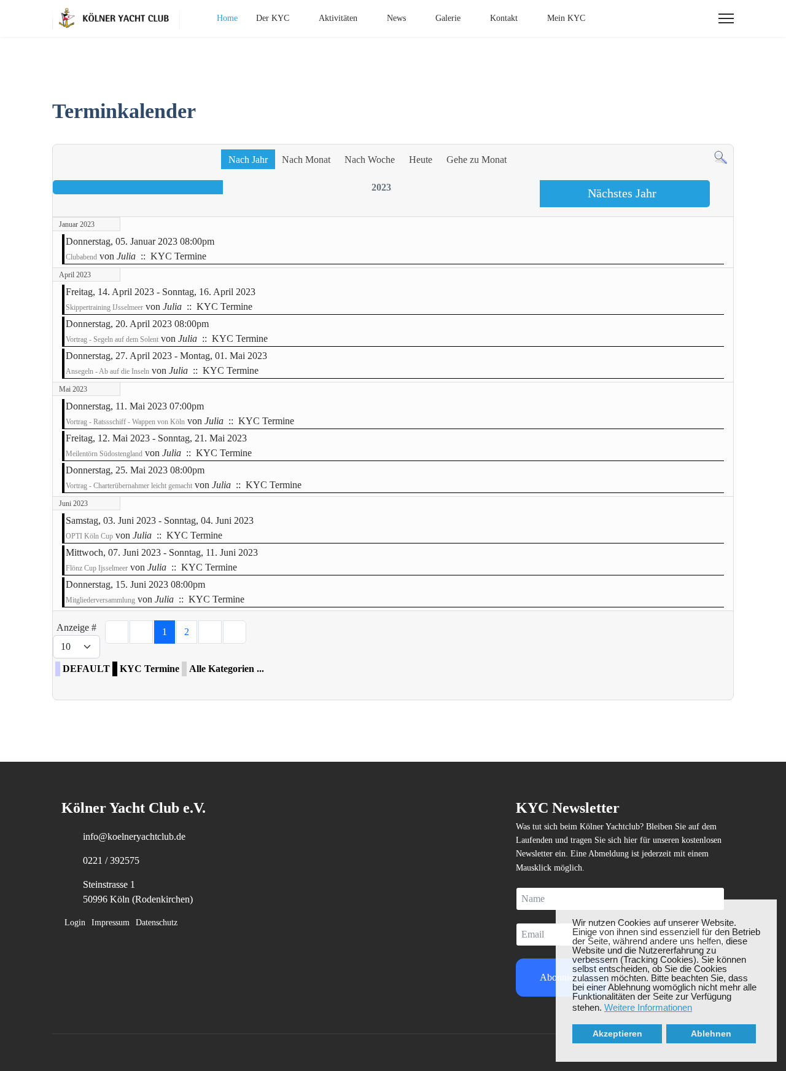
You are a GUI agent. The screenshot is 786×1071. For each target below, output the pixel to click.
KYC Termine (149, 668)
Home (227, 18)
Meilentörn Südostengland (104, 453)
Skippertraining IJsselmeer (104, 307)
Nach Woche (369, 159)
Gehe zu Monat (476, 159)
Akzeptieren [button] (617, 1033)
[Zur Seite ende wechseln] (234, 632)
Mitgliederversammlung (100, 600)
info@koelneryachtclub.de (134, 836)
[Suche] (720, 158)
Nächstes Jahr (622, 193)
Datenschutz (156, 922)
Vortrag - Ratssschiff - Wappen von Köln (125, 421)
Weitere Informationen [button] (648, 1007)
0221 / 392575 (111, 860)
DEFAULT (86, 668)
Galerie (448, 18)
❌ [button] (768, 909)
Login (74, 922)
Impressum (110, 922)
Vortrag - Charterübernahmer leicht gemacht (129, 485)
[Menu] (726, 18)
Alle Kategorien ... (226, 668)
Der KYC (272, 18)
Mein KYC (566, 18)
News (396, 18)
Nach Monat (306, 159)
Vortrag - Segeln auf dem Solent (112, 339)
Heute (420, 159)
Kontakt (504, 18)
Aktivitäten (338, 18)
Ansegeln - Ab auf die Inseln (107, 371)
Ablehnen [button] (711, 1033)
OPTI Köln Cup (89, 536)
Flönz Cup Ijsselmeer (97, 568)
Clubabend (81, 257)
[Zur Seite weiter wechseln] (210, 632)
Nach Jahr (248, 159)
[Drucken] (726, 137)
